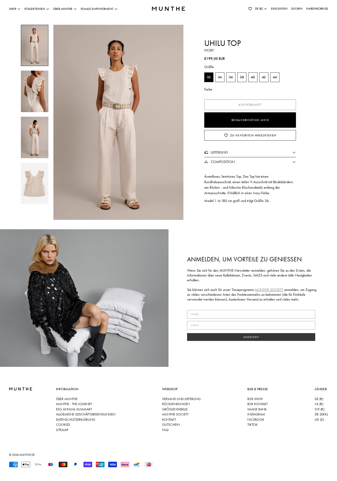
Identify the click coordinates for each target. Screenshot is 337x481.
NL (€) (319, 404)
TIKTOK (252, 424)
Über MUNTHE (66, 399)
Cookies (63, 424)
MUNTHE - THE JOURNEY (74, 404)
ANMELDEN (251, 337)
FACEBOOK (255, 419)
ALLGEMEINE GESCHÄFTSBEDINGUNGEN (85, 414)
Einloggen (279, 9)
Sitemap (62, 430)
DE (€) (319, 399)
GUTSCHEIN (171, 424)
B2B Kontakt (257, 404)
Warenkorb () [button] (317, 9)
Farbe (208, 89)
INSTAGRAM (256, 414)
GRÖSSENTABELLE (175, 409)
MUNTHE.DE (27, 455)
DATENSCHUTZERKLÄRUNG (75, 419)
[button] (250, 9)
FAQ (165, 430)
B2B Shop (254, 399)
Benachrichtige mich (250, 120)
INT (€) (319, 409)
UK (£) (319, 419)
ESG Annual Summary (74, 409)
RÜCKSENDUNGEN (176, 404)
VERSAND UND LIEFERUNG (181, 399)
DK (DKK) (321, 414)
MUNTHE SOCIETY (175, 414)
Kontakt (169, 419)
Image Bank (257, 409)
